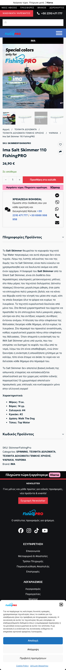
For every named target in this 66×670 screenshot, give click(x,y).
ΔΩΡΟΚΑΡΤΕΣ (57, 7)
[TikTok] (36, 530)
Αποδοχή (33, 640)
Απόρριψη (33, 649)
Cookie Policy (22, 666)
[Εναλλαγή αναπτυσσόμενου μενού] (38, 13)
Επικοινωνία (33, 551)
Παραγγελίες (33, 594)
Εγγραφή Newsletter (33, 500)
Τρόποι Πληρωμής (33, 561)
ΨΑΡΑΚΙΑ (53, 133)
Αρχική (6, 129)
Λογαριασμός (33, 588)
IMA (13, 464)
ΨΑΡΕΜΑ (20, 459)
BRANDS (41, 7)
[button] (61, 604)
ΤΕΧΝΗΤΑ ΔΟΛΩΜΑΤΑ (25, 129)
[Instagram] (29, 530)
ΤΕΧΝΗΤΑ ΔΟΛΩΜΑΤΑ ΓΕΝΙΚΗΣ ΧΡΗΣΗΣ (23, 133)
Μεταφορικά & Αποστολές (33, 556)
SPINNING (22, 451)
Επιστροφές (33, 571)
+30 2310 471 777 (51, 13)
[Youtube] (44, 530)
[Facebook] (21, 530)
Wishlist (33, 599)
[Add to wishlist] (60, 144)
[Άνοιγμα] (59, 33)
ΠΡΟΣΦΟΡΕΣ (27, 7)
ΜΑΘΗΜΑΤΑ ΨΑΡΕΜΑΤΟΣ (16, 13)
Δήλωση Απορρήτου (39, 666)
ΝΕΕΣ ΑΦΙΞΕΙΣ (9, 7)
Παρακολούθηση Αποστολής (33, 566)
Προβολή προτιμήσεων (33, 658)
